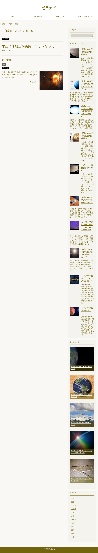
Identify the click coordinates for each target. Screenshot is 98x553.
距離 (72, 533)
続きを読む (34, 82)
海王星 (73, 519)
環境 (72, 530)
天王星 (73, 509)
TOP (8, 24)
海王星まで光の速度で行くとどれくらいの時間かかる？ (87, 227)
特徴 (72, 526)
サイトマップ (60, 16)
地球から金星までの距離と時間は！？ (87, 135)
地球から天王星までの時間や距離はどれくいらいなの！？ (87, 111)
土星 (72, 498)
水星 (72, 516)
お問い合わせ (37, 16)
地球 (72, 502)
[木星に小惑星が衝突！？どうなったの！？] (51, 88)
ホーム (13, 16)
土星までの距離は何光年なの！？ (87, 168)
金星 (72, 537)
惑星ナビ (49, 8)
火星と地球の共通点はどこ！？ (87, 310)
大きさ (73, 505)
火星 (72, 523)
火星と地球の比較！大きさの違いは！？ (87, 278)
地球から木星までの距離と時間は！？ (87, 51)
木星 (4, 64)
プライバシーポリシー (84, 16)
